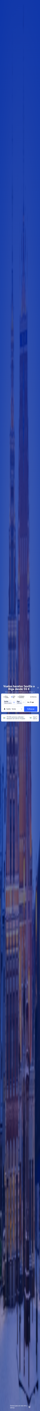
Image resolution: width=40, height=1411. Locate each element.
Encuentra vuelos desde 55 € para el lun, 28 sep (19, 692)
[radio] (6, 697)
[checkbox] (33, 696)
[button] (37, 2)
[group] (8, 702)
